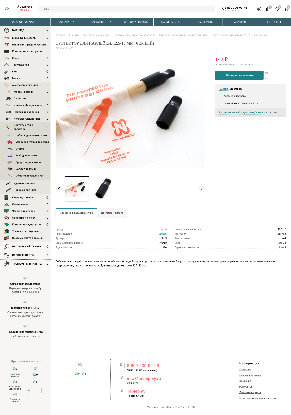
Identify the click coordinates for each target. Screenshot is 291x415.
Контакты (245, 369)
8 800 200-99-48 (236, 7)
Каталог (60, 35)
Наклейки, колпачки (26, 112)
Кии (14, 71)
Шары (16, 58)
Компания (245, 381)
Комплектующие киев (27, 118)
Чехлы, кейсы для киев (28, 105)
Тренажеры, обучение (25, 231)
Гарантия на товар (250, 375)
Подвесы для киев (25, 189)
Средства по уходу (23, 217)
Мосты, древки (23, 91)
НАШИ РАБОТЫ (170, 22)
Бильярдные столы (24, 37)
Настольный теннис (27, 246)
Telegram (132, 395)
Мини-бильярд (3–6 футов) (29, 44)
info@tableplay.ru (144, 378)
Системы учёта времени (27, 238)
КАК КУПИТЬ (98, 22)
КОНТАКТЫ (274, 22)
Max (142, 395)
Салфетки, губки (25, 168)
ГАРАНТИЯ (239, 22)
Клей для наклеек (26, 155)
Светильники (20, 204)
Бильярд (18, 30)
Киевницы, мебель (23, 197)
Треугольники (20, 64)
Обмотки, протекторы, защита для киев (183, 35)
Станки (20, 148)
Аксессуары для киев (25, 85)
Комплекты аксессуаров (27, 51)
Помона (224, 89)
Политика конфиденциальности (258, 398)
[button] (59, 188)
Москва (24, 10)
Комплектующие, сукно (26, 224)
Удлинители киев (24, 183)
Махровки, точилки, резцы (32, 141)
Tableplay (136, 391)
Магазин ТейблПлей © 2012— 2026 (171, 407)
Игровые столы (23, 255)
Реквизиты (245, 386)
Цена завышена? (247, 64)
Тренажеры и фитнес (27, 263)
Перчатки (20, 98)
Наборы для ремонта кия (31, 135)
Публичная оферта (250, 392)
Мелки (16, 78)
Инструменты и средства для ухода (134, 35)
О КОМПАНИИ (205, 22)
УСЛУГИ (64, 22)
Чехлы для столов (23, 211)
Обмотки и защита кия (29, 175)
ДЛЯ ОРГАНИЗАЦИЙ (136, 22)
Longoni (162, 234)
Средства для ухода (28, 162)
